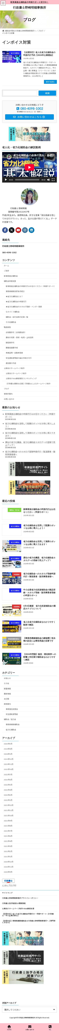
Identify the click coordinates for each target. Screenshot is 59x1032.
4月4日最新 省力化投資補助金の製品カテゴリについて (39, 607)
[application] (29, 167)
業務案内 (7, 704)
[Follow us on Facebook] (5, 230)
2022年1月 (8, 800)
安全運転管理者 (12, 714)
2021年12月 (8, 805)
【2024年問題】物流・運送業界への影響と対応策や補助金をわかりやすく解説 (39, 657)
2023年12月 (8, 759)
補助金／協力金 (10, 719)
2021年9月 (8, 821)
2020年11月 (8, 867)
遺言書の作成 (11, 363)
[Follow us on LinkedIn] (31, 230)
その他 (6, 684)
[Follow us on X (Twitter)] (11, 230)
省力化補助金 (11, 730)
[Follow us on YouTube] (18, 230)
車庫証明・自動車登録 (14, 353)
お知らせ (7, 678)
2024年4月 (8, 749)
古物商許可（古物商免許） (16, 332)
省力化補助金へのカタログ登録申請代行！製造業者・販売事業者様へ (39, 575)
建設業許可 (10, 343)
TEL (50, 1029)
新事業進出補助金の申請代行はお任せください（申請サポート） (31, 286)
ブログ (6, 389)
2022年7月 (8, 775)
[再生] (5, 179)
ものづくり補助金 (12, 312)
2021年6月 (8, 836)
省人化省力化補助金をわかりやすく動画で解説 (39, 623)
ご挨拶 (6, 271)
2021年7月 (8, 831)
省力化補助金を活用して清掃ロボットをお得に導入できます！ (39, 543)
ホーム (6, 266)
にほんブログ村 (9, 885)
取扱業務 (7, 327)
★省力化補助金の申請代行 (16, 302)
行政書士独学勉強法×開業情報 (13, 903)
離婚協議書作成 (12, 348)
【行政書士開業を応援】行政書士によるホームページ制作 (28, 384)
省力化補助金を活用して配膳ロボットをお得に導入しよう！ (39, 526)
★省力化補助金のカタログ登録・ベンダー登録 (24, 307)
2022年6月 (8, 780)
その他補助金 (11, 322)
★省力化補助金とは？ (14, 296)
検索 (47, 93)
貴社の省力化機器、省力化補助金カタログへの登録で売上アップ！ (39, 559)
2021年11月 (8, 810)
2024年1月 (8, 754)
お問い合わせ (9, 399)
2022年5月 (8, 785)
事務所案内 (8, 394)
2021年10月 (8, 816)
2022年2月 (8, 795)
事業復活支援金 (12, 709)
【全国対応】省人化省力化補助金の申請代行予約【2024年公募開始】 (39, 53)
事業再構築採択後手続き (15, 291)
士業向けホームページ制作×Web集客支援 (18, 909)
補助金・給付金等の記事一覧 (17, 317)
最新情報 (7, 694)
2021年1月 (8, 857)
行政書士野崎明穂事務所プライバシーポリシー (20, 898)
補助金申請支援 (10, 281)
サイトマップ (7, 893)
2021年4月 (8, 841)
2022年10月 (8, 769)
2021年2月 (8, 851)
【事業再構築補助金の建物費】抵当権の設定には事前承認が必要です (39, 639)
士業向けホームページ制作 (14, 368)
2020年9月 (8, 872)
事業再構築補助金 (12, 725)
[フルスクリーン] (53, 179)
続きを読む (50, 82)
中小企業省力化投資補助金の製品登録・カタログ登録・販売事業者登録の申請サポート (39, 592)
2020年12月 (8, 862)
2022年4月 (8, 790)
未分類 (6, 699)
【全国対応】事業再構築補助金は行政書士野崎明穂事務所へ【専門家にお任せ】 (28, 922)
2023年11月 (8, 764)
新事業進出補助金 (11, 276)
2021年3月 (8, 846)
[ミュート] (48, 179)
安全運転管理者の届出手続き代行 (19, 358)
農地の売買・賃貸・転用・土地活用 (19, 337)
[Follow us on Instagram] (25, 230)
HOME (9, 1029)
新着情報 (7, 689)
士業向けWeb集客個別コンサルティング (21, 378)
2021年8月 (8, 826)
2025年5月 (8, 744)
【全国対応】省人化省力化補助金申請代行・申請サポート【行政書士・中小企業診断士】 (28, 915)
